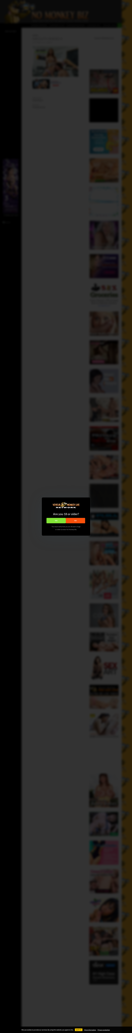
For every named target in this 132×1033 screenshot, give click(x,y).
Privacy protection (104, 1030)
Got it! (78, 1030)
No (75, 520)
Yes (56, 520)
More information (90, 1030)
